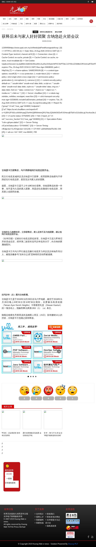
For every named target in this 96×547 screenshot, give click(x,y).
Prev (5, 351)
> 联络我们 (49, 514)
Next (59, 351)
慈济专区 (59, 23)
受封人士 (42, 23)
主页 (3, 29)
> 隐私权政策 (50, 526)
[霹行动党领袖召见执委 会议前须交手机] (32, 419)
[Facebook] (88, 1)
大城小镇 (60, 19)
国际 (27, 19)
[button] (91, 21)
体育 (33, 19)
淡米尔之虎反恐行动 (46, 32)
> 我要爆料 (39, 520)
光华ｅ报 (28, 23)
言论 (44, 19)
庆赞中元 (51, 23)
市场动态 (14, 23)
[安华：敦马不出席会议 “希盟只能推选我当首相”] (53, 419)
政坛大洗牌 (58, 32)
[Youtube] (92, 1)
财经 (67, 19)
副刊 (73, 19)
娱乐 (21, 19)
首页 (4, 19)
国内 (15, 19)
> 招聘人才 (39, 517)
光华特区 (80, 19)
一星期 (9, 479)
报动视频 (51, 19)
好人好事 (5, 23)
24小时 (9, 474)
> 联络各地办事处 (52, 517)
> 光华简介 (39, 514)
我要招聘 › (57, 327)
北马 (10, 19)
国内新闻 (10, 29)
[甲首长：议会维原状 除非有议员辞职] (11, 419)
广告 (21, 23)
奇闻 (38, 19)
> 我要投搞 (39, 523)
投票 (35, 23)
